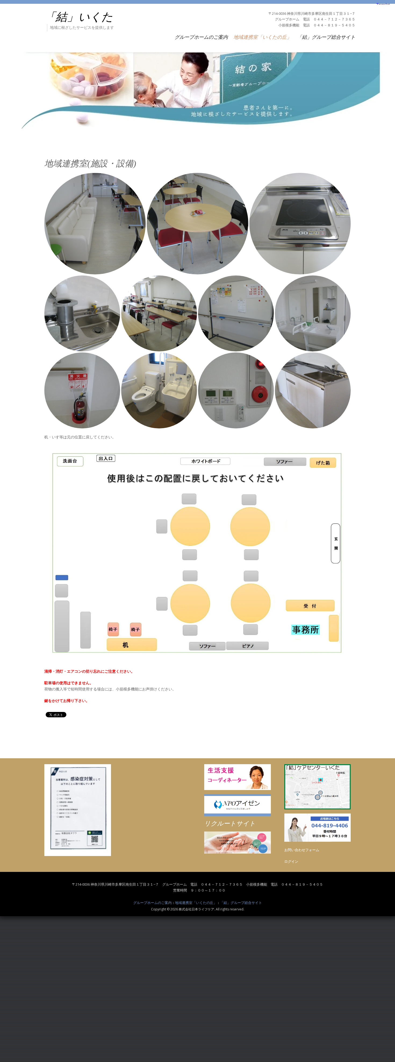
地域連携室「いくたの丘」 (263, 37)
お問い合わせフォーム (301, 849)
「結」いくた (78, 17)
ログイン (291, 861)
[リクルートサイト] (237, 843)
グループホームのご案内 (201, 37)
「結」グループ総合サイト (326, 37)
